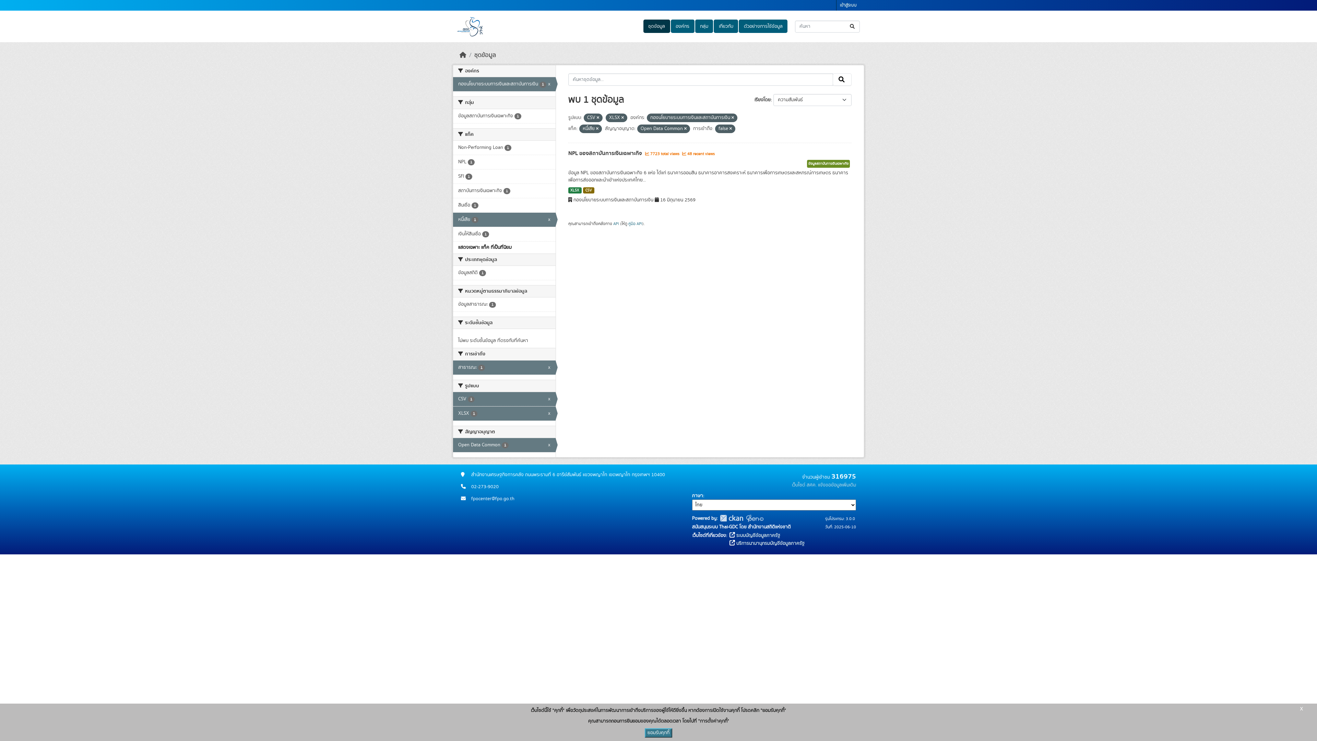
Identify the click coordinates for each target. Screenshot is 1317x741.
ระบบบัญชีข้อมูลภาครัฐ (757, 535)
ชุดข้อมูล (656, 26)
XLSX (574, 190)
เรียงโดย (763, 99)
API (616, 224)
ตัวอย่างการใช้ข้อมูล (763, 26)
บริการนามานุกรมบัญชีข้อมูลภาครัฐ (770, 543)
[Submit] (852, 27)
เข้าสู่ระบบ (848, 5)
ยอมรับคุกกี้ (658, 732)
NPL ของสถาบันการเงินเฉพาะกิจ (605, 153)
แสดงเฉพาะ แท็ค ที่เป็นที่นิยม (485, 247)
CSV (588, 190)
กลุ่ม (704, 26)
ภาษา (697, 495)
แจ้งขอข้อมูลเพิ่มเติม (837, 485)
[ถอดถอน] (598, 118)
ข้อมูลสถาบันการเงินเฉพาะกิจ (828, 163)
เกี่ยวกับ (726, 26)
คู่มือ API (635, 224)
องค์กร (682, 26)
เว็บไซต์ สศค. (804, 485)
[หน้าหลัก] (463, 55)
